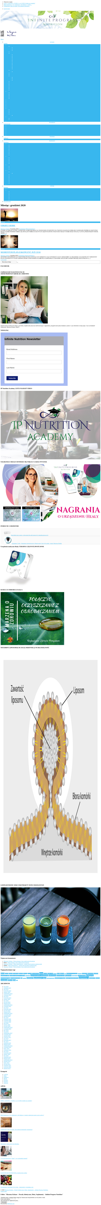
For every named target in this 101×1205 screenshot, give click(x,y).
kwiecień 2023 (7, 998)
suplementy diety (40, 978)
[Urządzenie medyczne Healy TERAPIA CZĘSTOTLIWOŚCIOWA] (19, 586)
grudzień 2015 (7, 1057)
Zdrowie (6, 1083)
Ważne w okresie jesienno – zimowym (22, 61)
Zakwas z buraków (18, 66)
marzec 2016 (7, 1054)
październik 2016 (8, 1046)
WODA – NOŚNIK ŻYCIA (17, 46)
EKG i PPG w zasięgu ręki (17, 98)
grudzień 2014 (7, 1065)
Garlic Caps (50, 973)
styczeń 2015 (7, 1064)
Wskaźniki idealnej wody (19, 47)
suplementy (30, 978)
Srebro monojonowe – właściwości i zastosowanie (22, 148)
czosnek (30, 973)
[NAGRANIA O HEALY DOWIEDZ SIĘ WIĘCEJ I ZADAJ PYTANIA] (50, 523)
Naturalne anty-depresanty (16, 88)
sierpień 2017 (7, 1036)
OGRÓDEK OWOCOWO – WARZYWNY (24, 56)
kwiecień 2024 (7, 990)
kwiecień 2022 (7, 1009)
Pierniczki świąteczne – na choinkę (22, 68)
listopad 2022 (7, 1003)
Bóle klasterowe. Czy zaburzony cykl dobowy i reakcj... (18, 4)
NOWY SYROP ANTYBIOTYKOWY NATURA (26, 71)
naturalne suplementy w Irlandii (17, 975)
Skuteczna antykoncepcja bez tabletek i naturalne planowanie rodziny (24, 121)
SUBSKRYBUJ (11, 135)
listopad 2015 (7, 1058)
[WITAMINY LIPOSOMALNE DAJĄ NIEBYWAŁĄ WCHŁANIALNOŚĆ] (50, 882)
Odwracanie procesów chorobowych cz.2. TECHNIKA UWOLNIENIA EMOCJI (27, 101)
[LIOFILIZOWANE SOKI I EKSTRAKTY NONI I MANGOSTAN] (50, 955)
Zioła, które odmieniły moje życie (15, 184)
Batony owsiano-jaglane (19, 67)
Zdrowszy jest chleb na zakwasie (21, 64)
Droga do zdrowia (17, 80)
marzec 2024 (7, 992)
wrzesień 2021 (7, 1014)
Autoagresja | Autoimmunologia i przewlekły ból (22, 193)
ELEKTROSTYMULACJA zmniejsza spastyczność (23, 95)
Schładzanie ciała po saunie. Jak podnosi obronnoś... (17, 6)
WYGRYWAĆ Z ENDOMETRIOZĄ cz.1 (21, 196)
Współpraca (13, 181)
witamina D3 (92, 978)
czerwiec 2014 (7, 1067)
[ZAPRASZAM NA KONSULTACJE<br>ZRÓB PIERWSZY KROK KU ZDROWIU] (24, 323)
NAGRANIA (7, 201)
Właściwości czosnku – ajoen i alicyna (19, 177)
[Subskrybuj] (34, 385)
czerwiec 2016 (7, 1050)
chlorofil (25, 973)
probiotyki (90, 975)
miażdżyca (84, 973)
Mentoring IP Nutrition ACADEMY (16, 129)
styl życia (24, 978)
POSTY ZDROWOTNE (13, 44)
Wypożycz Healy (14, 92)
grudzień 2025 (7, 988)
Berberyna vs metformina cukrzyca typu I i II (21, 153)
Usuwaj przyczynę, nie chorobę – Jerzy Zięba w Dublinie (24, 118)
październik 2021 (8, 1013)
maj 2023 (6, 996)
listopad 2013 (7, 1068)
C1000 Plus (16, 973)
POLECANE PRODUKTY (14, 143)
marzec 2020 (7, 1024)
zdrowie (10, 980)
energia (45, 973)
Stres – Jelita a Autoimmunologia (18, 74)
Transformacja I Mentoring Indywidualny (17, 128)
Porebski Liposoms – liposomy (14, 164)
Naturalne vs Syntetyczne (13, 156)
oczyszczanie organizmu (39, 975)
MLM (5, 1078)
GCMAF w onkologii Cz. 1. (14, 107)
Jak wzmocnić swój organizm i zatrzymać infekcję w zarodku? (25, 81)
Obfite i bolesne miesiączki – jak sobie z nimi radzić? (23, 84)
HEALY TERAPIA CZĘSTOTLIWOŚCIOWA (19, 91)
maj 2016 (6, 1051)
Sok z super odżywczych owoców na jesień (21, 180)
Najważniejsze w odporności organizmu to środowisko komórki (23, 104)
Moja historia (13, 191)
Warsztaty (12, 183)
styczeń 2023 (7, 1002)
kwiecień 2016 (7, 1053)
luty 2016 (6, 1055)
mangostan (80, 973)
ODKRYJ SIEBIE (8, 226)
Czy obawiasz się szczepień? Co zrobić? (17, 108)
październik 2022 (8, 1005)
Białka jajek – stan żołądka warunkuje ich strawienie (26, 57)
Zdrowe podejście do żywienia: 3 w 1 (22, 54)
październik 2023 (8, 993)
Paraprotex (68, 975)
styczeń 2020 (7, 1026)
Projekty (6, 1080)
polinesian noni (74, 975)
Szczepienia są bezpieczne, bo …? (18, 109)
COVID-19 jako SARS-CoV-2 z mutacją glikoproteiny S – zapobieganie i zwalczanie (34, 115)
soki (21, 978)
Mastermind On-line (12, 131)
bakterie (11, 973)
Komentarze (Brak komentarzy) (27, 229)
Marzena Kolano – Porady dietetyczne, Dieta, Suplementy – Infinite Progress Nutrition (26, 1190)
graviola (54, 973)
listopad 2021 (7, 1012)
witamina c (84, 978)
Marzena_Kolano (5, 229)
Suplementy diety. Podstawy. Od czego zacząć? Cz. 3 (23, 163)
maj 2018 (6, 1031)
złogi (17, 980)
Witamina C (13, 166)
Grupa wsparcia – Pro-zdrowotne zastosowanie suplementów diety (23, 132)
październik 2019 (8, 1027)
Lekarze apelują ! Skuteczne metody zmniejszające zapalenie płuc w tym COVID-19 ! (31, 114)
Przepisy (6, 1081)
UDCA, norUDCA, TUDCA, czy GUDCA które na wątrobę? (19, 3)
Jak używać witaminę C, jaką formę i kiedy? (21, 159)
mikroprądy (90, 973)
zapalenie (4, 980)
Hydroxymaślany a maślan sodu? (21, 63)
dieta (41, 973)
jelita (65, 973)
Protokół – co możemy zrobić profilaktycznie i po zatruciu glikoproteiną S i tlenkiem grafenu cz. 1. (34, 111)
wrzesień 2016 (7, 1047)
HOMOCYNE (14, 152)
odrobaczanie (61, 975)
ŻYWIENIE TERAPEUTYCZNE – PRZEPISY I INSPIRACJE (26, 53)
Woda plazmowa (17, 49)
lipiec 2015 (6, 1062)
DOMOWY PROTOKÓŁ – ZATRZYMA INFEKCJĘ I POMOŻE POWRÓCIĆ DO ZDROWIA (35, 70)
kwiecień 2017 (7, 1040)
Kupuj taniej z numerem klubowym (19, 172)
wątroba (98, 978)
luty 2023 (6, 1000)
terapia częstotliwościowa (72, 978)
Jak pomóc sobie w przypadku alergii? (19, 83)
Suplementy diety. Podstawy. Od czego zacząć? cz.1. (23, 160)
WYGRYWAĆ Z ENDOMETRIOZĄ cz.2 (21, 197)
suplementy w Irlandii (60, 978)
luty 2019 (6, 1030)
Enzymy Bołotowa (18, 60)
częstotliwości (35, 973)
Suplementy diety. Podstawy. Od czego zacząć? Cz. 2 (23, 162)
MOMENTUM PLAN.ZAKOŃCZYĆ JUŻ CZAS (21, 252)
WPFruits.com (10, 1203)
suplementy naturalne (50, 978)
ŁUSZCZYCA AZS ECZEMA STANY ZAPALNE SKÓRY (25, 73)
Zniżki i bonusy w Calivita (20, 173)
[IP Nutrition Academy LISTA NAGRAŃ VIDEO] (50, 459)
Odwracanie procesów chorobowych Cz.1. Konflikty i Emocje (22, 100)
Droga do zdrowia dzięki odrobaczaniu (20, 200)
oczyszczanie (27, 975)
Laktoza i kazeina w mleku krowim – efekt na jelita (26, 59)
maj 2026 (6, 986)
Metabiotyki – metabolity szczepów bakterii (21, 155)
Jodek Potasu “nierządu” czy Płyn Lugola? (20, 90)
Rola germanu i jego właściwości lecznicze (20, 145)
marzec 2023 (7, 999)
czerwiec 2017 (7, 1037)
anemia (6, 973)
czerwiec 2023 (7, 995)
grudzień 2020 (7, 1019)
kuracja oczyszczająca (71, 973)
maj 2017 (6, 1038)
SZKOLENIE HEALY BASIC (15, 139)
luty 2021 (6, 1017)
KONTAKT (7, 8)
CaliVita (21, 973)
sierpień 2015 (7, 1061)
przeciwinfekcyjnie (5, 978)
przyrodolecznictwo (15, 978)
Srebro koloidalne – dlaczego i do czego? (20, 149)
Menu (2, 39)
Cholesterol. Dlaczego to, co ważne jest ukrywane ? (23, 85)
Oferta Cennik (10, 126)
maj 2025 (6, 989)
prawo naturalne (82, 975)
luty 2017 (6, 1041)
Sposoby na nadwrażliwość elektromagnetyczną (19, 105)
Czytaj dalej (4, 234)
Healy (58, 973)
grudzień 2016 (7, 1043)
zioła (14, 980)
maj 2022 (6, 1007)
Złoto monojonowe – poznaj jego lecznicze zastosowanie (24, 146)
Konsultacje (10, 125)
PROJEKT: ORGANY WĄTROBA (19, 52)
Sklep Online (13, 174)
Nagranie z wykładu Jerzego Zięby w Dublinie (21, 119)
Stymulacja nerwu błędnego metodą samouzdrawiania (20, 102)
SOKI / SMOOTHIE (18, 50)
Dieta (5, 1076)
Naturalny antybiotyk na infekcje (18, 176)
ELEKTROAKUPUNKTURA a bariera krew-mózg (23, 97)
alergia (3, 973)
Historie (9, 190)
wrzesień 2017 (7, 1034)
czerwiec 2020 (7, 1022)
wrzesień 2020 (7, 1020)
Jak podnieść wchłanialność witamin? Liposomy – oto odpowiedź (26, 157)
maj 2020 (6, 1023)
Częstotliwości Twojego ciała (17, 94)
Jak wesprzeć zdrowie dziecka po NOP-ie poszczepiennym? (25, 112)
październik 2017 (8, 1033)
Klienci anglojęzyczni (12, 133)
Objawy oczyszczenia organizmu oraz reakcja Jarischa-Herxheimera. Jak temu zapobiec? (35, 78)
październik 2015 (8, 1060)
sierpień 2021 (7, 1016)
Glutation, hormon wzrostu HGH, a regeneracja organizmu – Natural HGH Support (31, 169)
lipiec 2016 (6, 1048)
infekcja (62, 973)
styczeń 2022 (7, 1010)
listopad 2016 (7, 1044)
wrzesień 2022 (7, 1006)
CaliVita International (12, 170)
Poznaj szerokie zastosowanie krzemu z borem (21, 150)
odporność (52, 975)
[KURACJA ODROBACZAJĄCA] (32, 644)
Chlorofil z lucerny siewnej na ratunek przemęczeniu (23, 179)
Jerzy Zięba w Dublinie (13, 116)
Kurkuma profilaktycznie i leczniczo (19, 167)
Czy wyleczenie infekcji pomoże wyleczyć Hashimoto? (24, 87)
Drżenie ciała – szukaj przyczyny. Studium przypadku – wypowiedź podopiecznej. (30, 194)
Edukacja (6, 1077)
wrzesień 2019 (7, 1029)
